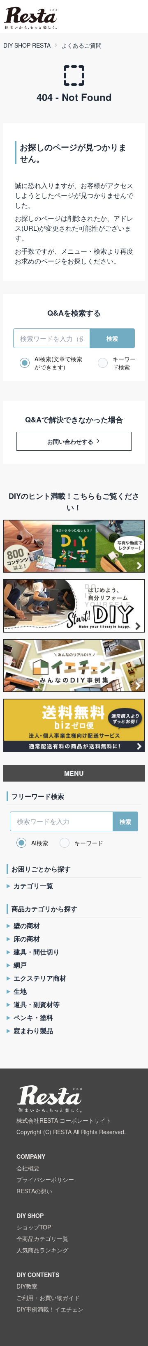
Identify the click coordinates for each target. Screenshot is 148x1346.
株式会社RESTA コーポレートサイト (63, 1120)
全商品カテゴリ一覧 (42, 1238)
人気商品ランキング (42, 1250)
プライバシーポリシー (45, 1179)
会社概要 (27, 1168)
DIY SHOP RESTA (27, 45)
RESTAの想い (34, 1191)
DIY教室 (26, 1286)
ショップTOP (33, 1227)
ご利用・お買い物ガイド (48, 1297)
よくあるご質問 (81, 45)
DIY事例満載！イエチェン (49, 1309)
